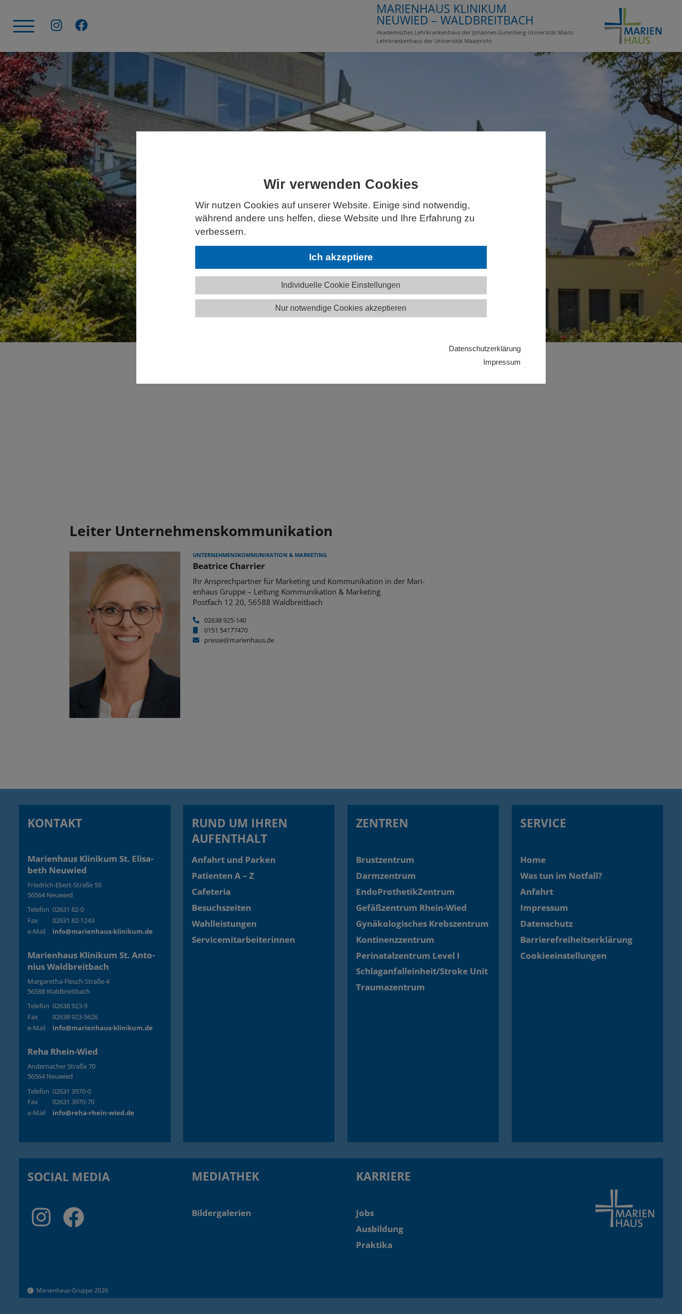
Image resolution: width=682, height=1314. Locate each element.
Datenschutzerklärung (485, 348)
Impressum (502, 362)
